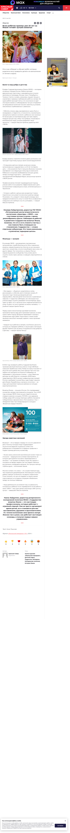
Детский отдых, (30, 557)
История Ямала (30, 563)
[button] (22, 141)
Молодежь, (36, 559)
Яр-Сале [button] (31, 8)
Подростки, (29, 559)
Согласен (60, 825)
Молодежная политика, (32, 561)
